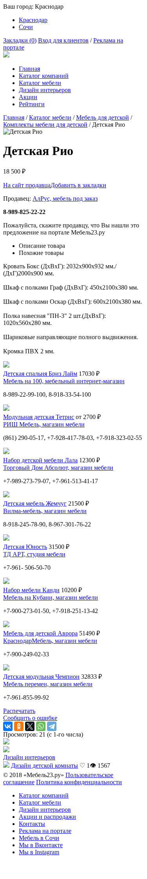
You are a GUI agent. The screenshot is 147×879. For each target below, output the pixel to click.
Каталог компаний (44, 75)
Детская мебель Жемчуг (35, 503)
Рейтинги (32, 104)
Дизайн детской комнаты (44, 765)
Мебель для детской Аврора (40, 633)
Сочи (26, 27)
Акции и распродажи (47, 816)
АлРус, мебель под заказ (65, 198)
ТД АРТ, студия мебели (34, 554)
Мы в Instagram (39, 852)
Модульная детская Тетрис (38, 417)
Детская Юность (25, 546)
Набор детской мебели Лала (40, 460)
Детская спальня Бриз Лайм (40, 373)
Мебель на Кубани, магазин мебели (50, 597)
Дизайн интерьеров (45, 90)
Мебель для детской (102, 117)
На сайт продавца (27, 185)
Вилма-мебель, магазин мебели (45, 511)
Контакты (32, 823)
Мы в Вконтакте (41, 845)
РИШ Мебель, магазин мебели (44, 424)
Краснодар (33, 20)
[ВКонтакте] (8, 726)
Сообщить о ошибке (30, 718)
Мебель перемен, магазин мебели (48, 684)
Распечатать (19, 710)
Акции (28, 97)
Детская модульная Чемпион (41, 676)
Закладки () (19, 40)
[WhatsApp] (40, 726)
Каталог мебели (40, 82)
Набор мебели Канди (31, 590)
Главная (29, 68)
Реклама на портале (45, 830)
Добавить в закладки (78, 185)
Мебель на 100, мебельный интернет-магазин (64, 381)
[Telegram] (51, 726)
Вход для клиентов (63, 40)
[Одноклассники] (19, 726)
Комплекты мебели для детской (45, 124)
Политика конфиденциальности (79, 782)
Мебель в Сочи (39, 838)
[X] (29, 726)
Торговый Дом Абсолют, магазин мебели (58, 467)
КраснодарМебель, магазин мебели (50, 640)
